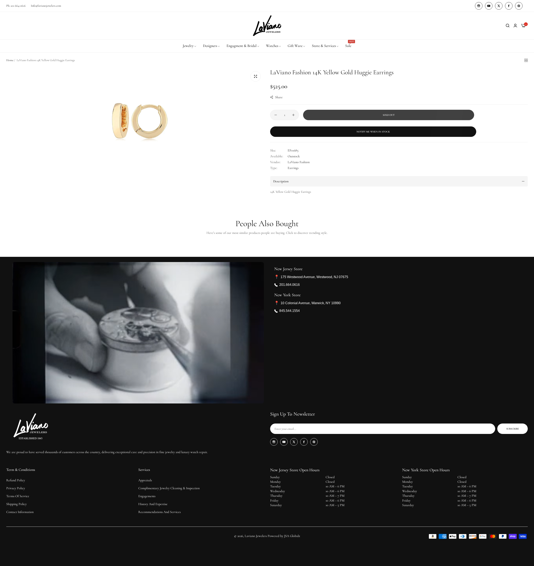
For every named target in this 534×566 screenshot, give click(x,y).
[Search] (507, 26)
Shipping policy (16, 504)
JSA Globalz (292, 536)
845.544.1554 (289, 311)
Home (10, 60)
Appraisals (145, 480)
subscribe (512, 428)
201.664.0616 (289, 285)
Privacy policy (15, 488)
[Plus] (293, 115)
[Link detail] (478, 6)
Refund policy (15, 480)
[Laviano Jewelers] (267, 25)
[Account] (515, 26)
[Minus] (275, 115)
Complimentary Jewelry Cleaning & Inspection (169, 488)
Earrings (293, 168)
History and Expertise (153, 504)
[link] (190, 45)
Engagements (146, 496)
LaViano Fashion (299, 162)
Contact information (20, 512)
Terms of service (17, 496)
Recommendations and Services (159, 512)
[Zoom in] (255, 76)
